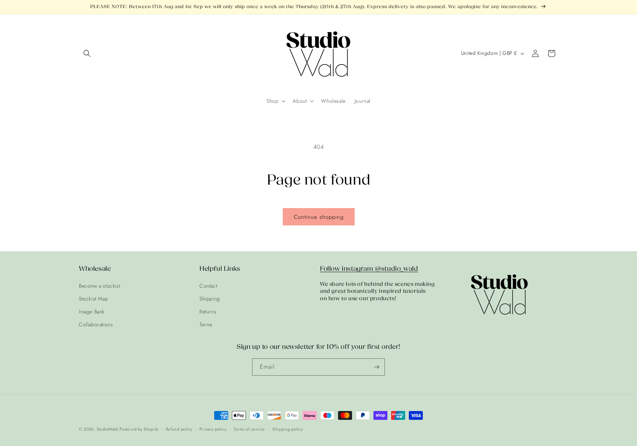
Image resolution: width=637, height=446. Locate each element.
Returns (207, 311)
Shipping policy (287, 429)
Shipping (209, 298)
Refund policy (179, 429)
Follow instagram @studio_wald (369, 269)
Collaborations (96, 324)
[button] (87, 53)
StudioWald (107, 429)
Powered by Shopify (139, 429)
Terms (206, 324)
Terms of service (249, 429)
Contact (208, 285)
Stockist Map (93, 298)
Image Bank (92, 311)
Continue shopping (319, 217)
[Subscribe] (376, 367)
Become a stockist (99, 285)
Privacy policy (212, 429)
